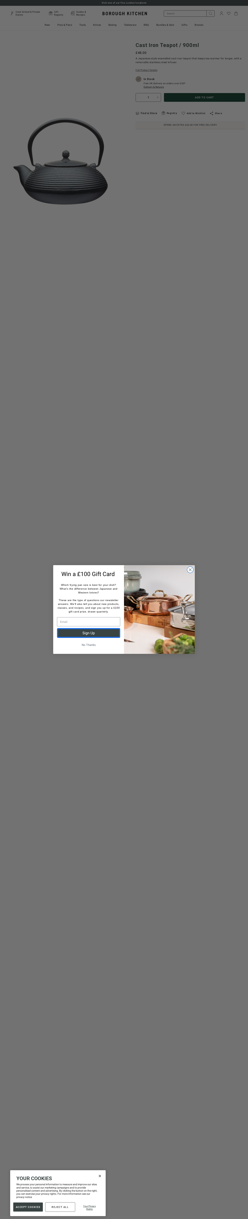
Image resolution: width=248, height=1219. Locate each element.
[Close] (100, 1176)
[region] (58, 1193)
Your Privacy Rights (89, 1207)
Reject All (60, 1206)
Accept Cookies (28, 1206)
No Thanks (89, 645)
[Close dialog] (190, 570)
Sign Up (88, 633)
